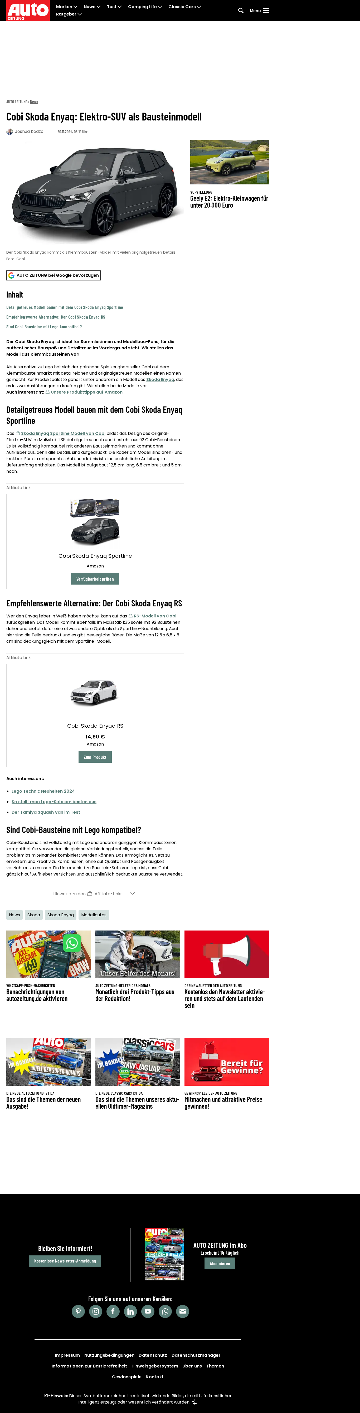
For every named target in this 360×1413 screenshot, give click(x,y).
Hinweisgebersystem (155, 1366)
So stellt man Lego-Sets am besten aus (54, 802)
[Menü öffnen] (266, 10)
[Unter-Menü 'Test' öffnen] (120, 6)
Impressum (67, 1355)
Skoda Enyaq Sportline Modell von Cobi (63, 433)
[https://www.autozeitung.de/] (28, 10)
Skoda (33, 915)
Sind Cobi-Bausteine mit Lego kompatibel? (44, 326)
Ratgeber (66, 14)
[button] (95, 309)
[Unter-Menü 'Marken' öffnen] (75, 6)
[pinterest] (78, 1311)
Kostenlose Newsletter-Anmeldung (65, 1261)
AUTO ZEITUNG (16, 101)
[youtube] (147, 1311)
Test (111, 7)
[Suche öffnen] (241, 10)
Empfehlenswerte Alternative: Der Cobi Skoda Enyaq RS (55, 317)
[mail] (182, 1311)
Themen (215, 1366)
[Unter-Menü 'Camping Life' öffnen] (160, 6)
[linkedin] (130, 1311)
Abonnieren (220, 1263)
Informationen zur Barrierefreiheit (89, 1366)
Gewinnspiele (127, 1377)
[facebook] (113, 1311)
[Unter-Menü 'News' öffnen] (98, 6)
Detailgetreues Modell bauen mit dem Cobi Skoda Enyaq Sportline (64, 307)
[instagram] (95, 1311)
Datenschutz (153, 1355)
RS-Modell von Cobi (155, 616)
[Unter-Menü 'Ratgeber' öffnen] (79, 14)
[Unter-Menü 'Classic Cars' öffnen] (199, 6)
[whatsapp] (165, 1311)
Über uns (192, 1366)
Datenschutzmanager (196, 1355)
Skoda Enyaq (160, 379)
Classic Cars (182, 7)
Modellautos (93, 915)
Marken (64, 7)
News (89, 7)
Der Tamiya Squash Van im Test (46, 812)
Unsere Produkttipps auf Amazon (87, 392)
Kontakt (155, 1377)
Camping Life (142, 7)
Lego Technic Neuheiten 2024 (43, 791)
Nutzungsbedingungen (109, 1355)
